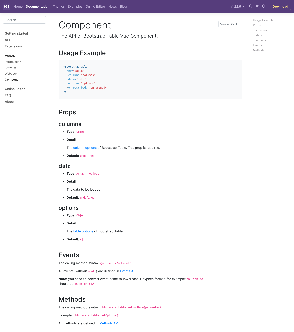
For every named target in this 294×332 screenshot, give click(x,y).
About (9, 102)
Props (257, 25)
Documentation (38, 6)
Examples (75, 6)
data (259, 35)
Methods (258, 50)
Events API (128, 271)
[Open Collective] (263, 6)
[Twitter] (257, 6)
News (112, 6)
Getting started (16, 33)
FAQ (8, 95)
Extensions (13, 46)
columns (261, 30)
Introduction (13, 61)
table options (83, 231)
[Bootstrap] (6, 6)
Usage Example (263, 20)
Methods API (109, 323)
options (261, 40)
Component (13, 79)
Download (280, 6)
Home (18, 6)
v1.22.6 (236, 6)
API (7, 40)
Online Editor (95, 6)
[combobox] (24, 20)
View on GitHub (230, 24)
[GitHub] (251, 6)
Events (257, 45)
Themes (59, 6)
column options (85, 148)
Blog (123, 6)
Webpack (11, 73)
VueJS (10, 56)
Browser (10, 67)
